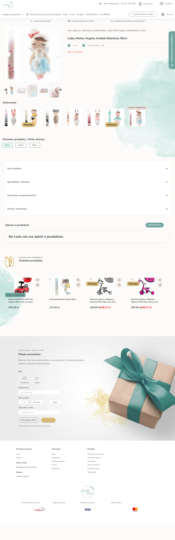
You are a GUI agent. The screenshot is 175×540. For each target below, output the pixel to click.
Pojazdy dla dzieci (94, 468)
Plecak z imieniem (94, 465)
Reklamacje (56, 468)
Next (60, 90)
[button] (9, 279)
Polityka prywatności (87, 503)
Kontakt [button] (80, 14)
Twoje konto (56, 458)
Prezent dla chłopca (94, 458)
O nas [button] (72, 14)
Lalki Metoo (87, 30)
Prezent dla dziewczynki (96, 454)
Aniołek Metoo (99, 30)
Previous (6, 90)
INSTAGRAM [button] (91, 14)
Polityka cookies (116, 503)
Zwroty (54, 465)
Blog (53, 454)
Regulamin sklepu (59, 503)
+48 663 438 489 (128, 3)
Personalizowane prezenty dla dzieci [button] (45, 14)
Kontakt (18, 458)
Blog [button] (65, 14)
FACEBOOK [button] (105, 14)
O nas (18, 454)
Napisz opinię (154, 225)
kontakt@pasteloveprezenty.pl (26, 467)
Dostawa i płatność (58, 461)
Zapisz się (47, 420)
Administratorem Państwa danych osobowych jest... (35, 426)
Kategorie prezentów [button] (11, 14)
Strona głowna (74, 30)
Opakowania (92, 472)
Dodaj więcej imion (28, 420)
